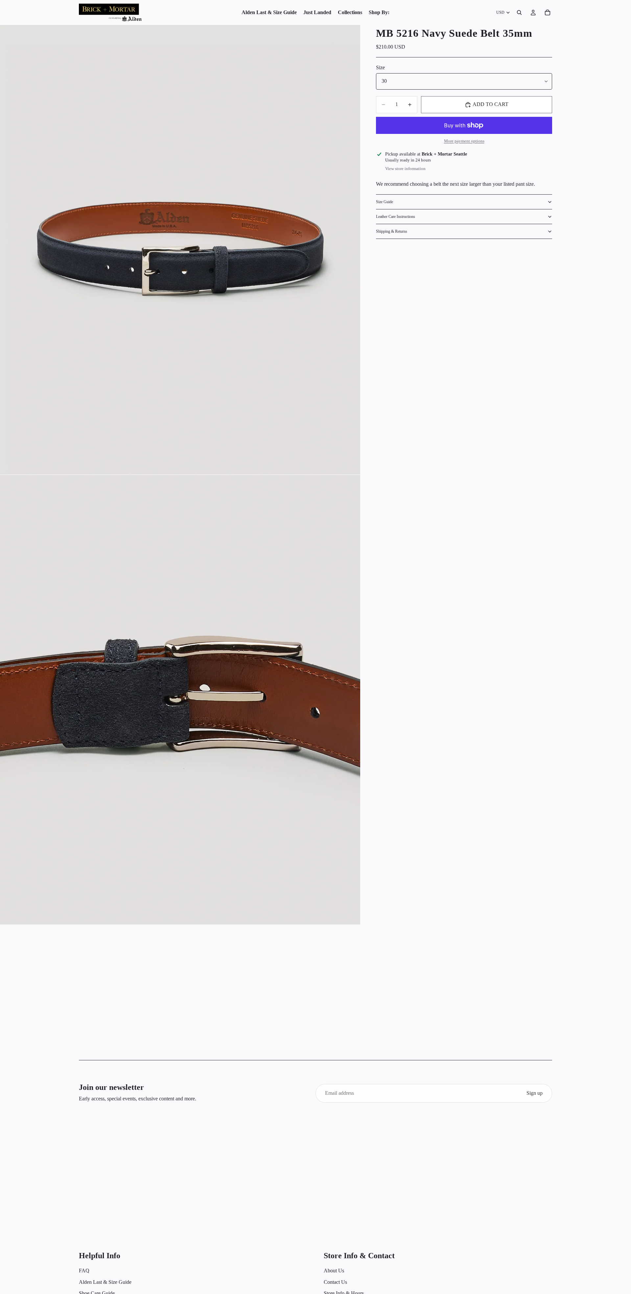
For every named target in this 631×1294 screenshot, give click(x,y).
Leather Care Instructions (395, 216)
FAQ (84, 1270)
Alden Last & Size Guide (105, 1282)
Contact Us (335, 1282)
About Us (334, 1270)
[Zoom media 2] (180, 699)
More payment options (464, 140)
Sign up (534, 1093)
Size (380, 68)
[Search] (519, 12)
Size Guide (384, 202)
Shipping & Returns (391, 231)
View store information (405, 168)
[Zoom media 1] (180, 249)
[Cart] (547, 12)
